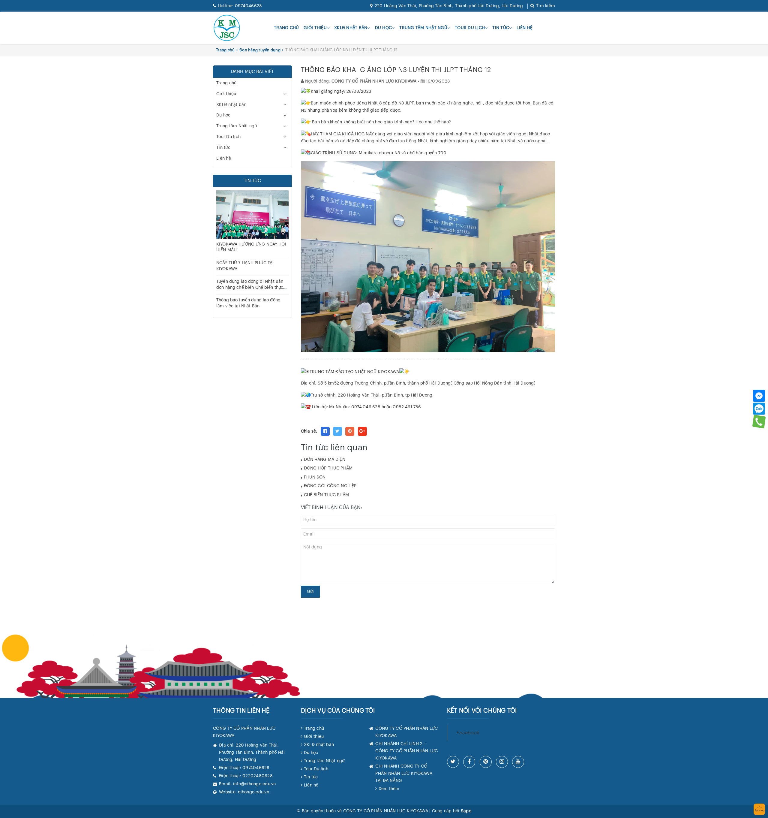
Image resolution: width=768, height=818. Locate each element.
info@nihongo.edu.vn (254, 784)
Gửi (310, 592)
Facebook (467, 732)
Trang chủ (286, 28)
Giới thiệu (315, 28)
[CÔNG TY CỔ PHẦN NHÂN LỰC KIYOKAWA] (227, 28)
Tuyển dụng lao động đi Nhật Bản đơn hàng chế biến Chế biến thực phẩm (249, 287)
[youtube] (518, 762)
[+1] (362, 431)
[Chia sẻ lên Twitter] (337, 431)
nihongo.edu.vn (253, 792)
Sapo (466, 811)
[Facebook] (759, 396)
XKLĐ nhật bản (350, 28)
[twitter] (453, 762)
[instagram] (502, 762)
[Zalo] (759, 409)
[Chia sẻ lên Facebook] (325, 431)
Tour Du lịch (470, 28)
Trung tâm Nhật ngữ (423, 28)
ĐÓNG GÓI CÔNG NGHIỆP (330, 486)
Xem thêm (389, 789)
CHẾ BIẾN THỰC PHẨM (326, 495)
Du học (383, 28)
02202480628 (257, 776)
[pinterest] (486, 762)
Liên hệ (524, 28)
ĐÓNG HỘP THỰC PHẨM (328, 468)
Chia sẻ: (309, 431)
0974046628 (240, 6)
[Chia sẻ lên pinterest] (349, 431)
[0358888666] (759, 421)
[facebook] (469, 762)
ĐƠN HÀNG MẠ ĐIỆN (324, 459)
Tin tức (500, 28)
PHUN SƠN (315, 477)
